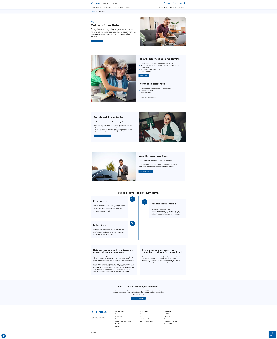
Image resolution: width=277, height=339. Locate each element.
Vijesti (141, 314)
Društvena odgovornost (170, 321)
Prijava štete (118, 316)
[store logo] (95, 3)
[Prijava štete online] (163, 46)
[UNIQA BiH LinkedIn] (103, 318)
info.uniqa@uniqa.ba (159, 211)
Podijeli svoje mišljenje (146, 319)
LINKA (150, 71)
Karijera (166, 319)
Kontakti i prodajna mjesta (122, 314)
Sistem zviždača (168, 324)
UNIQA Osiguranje (169, 314)
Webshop (117, 326)
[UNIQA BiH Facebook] (92, 318)
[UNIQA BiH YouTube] (99, 318)
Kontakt (168, 3)
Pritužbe (117, 319)
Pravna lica (114, 3)
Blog (141, 316)
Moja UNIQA (178, 3)
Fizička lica (105, 3)
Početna (93, 11)
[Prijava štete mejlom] (162, 141)
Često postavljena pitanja (146, 321)
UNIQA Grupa (167, 316)
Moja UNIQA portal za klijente (123, 321)
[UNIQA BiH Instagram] (96, 318)
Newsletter (118, 324)
